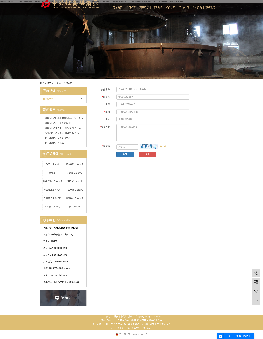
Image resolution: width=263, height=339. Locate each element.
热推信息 (115, 328)
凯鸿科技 (135, 320)
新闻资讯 (157, 7)
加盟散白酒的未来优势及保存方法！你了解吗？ (64, 118)
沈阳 (106, 324)
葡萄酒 (52, 172)
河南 (152, 324)
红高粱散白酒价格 (74, 164)
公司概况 (131, 7)
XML (149, 328)
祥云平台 (144, 320)
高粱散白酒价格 (74, 172)
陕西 (137, 324)
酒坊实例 (184, 7)
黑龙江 (131, 324)
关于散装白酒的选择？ (55, 143)
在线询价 (48, 98)
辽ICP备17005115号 (110, 320)
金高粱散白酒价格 (74, 198)
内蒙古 (167, 324)
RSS (144, 328)
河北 (147, 324)
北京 (161, 324)
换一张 (163, 146)
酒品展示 (144, 7)
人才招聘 (197, 7)
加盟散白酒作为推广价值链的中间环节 (63, 128)
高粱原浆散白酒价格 (52, 181)
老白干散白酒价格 (74, 189)
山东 (156, 324)
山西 (142, 324)
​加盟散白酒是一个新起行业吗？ (59, 123)
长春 (125, 324)
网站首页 (118, 7)
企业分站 (125, 328)
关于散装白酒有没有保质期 (57, 138)
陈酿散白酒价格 (52, 206)
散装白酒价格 (52, 164)
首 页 (58, 83)
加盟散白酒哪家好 (52, 198)
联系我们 (210, 7)
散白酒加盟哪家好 (52, 189)
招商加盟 (170, 7)
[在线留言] (256, 291)
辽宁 (111, 324)
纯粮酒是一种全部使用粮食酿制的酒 (62, 133)
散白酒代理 (74, 206)
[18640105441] (256, 273)
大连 (115, 324)
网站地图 (136, 328)
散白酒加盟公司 (74, 181)
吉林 (120, 324)
